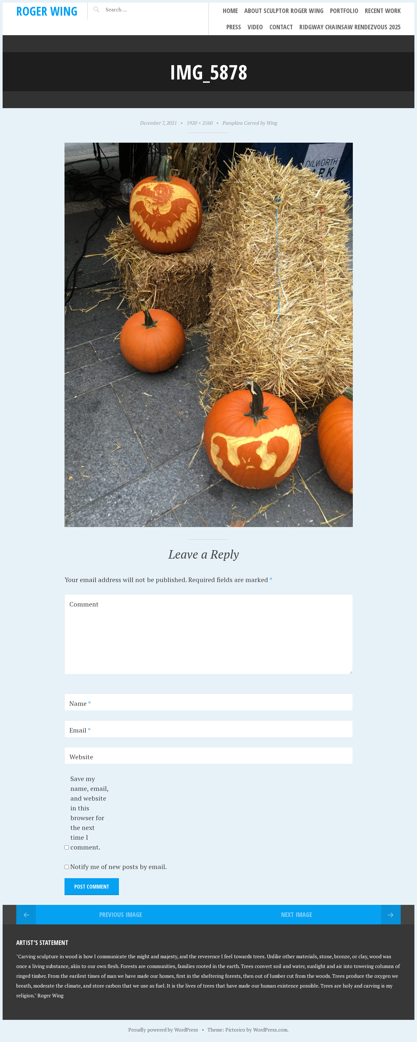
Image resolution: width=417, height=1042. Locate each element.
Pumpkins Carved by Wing (250, 123)
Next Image (296, 914)
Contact (281, 26)
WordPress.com (270, 1029)
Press (233, 26)
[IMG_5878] (209, 524)
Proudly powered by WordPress (163, 1029)
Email (80, 730)
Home (230, 10)
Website (81, 756)
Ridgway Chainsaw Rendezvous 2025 (350, 26)
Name (80, 703)
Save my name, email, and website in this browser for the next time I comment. (89, 812)
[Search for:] (132, 9)
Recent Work (383, 10)
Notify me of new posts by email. (118, 866)
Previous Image (120, 914)
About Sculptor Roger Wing (284, 10)
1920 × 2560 (200, 123)
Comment (84, 604)
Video (255, 26)
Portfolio (344, 10)
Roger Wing (47, 11)
